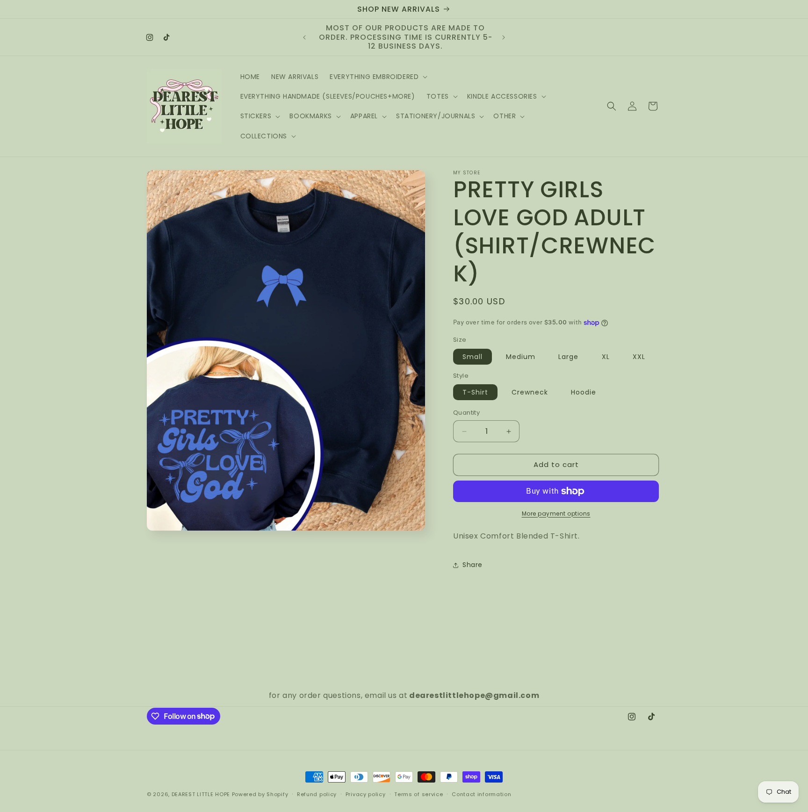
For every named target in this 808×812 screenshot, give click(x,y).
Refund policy (317, 794)
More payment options (556, 513)
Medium (520, 356)
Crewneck (530, 392)
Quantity (466, 413)
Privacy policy (366, 794)
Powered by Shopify (260, 794)
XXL (639, 356)
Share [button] (472, 564)
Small (472, 356)
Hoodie (583, 392)
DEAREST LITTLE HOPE (201, 794)
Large (568, 356)
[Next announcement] (503, 37)
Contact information (481, 794)
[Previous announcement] (304, 37)
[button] (377, 76)
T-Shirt (475, 392)
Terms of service (418, 794)
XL (606, 356)
